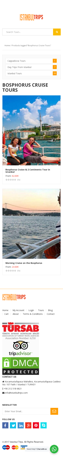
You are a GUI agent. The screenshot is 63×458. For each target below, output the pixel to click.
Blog (50, 310)
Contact (51, 314)
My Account (18, 310)
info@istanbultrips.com (16, 392)
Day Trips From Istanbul (31, 67)
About (16, 314)
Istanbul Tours (31, 73)
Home (7, 45)
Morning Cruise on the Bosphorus (24, 263)
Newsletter (9, 404)
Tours (41, 310)
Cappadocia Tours (31, 60)
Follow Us (8, 419)
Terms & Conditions (33, 314)
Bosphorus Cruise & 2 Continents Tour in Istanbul (28, 170)
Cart (6, 314)
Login (31, 310)
